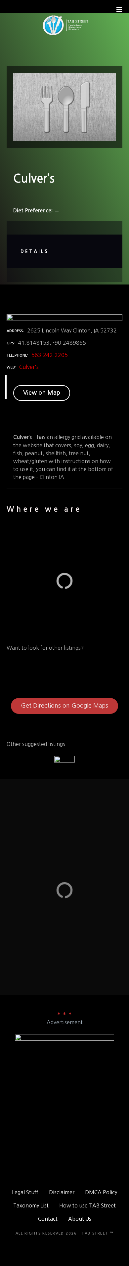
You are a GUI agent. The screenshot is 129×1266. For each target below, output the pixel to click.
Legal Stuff (25, 1192)
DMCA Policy (101, 1192)
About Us (79, 1218)
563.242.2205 (49, 355)
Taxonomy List (31, 1205)
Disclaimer (61, 1192)
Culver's (29, 367)
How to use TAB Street (87, 1205)
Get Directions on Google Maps (64, 706)
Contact (48, 1218)
